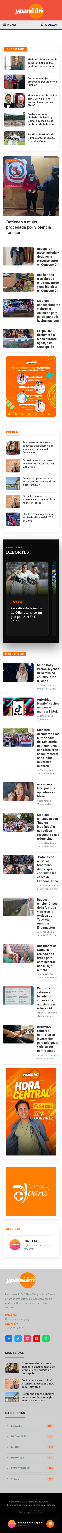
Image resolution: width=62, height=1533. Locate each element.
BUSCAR (52, 24)
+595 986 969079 (14, 1328)
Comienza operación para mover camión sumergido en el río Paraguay (39, 481)
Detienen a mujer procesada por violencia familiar (42, 81)
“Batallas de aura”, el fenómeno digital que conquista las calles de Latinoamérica (47, 869)
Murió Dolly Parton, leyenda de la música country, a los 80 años (48, 673)
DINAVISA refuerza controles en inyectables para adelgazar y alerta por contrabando (48, 1038)
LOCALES (11, 160)
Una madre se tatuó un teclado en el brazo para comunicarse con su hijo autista (46, 958)
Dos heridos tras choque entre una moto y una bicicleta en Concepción (48, 283)
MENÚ (11, 24)
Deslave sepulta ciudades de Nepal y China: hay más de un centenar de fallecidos (41, 119)
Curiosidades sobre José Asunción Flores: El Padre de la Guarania (39, 463)
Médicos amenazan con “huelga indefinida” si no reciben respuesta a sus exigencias (48, 826)
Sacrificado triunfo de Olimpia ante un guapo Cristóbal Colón (41, 138)
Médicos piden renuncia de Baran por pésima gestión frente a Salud (42, 63)
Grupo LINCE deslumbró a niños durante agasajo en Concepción (47, 339)
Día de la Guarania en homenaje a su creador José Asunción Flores (39, 499)
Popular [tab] (13, 432)
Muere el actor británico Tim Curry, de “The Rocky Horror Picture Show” (42, 100)
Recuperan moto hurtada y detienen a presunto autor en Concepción (48, 256)
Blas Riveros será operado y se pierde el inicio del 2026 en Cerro (39, 517)
